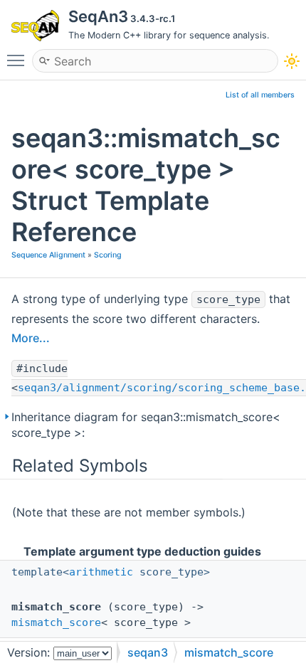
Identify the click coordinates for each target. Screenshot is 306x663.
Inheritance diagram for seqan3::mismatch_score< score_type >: (145, 425)
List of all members (260, 95)
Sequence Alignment (48, 255)
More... (30, 338)
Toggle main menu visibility (18, 60)
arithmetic (101, 572)
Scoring (108, 255)
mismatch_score (56, 622)
